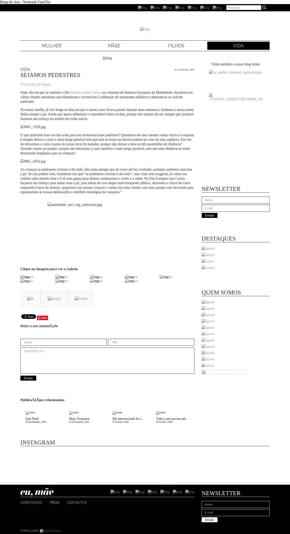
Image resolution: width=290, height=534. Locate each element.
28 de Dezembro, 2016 (36, 420)
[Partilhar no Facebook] (30, 299)
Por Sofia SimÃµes (35, 84)
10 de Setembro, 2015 (79, 420)
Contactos (77, 502)
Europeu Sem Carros (85, 92)
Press (54, 502)
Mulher (51, 45)
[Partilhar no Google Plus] (54, 299)
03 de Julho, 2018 (175, 420)
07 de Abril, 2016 (132, 420)
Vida (238, 45)
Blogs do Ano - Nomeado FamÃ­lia (25, 2)
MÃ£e (114, 45)
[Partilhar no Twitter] (81, 299)
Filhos (176, 45)
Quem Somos (31, 502)
